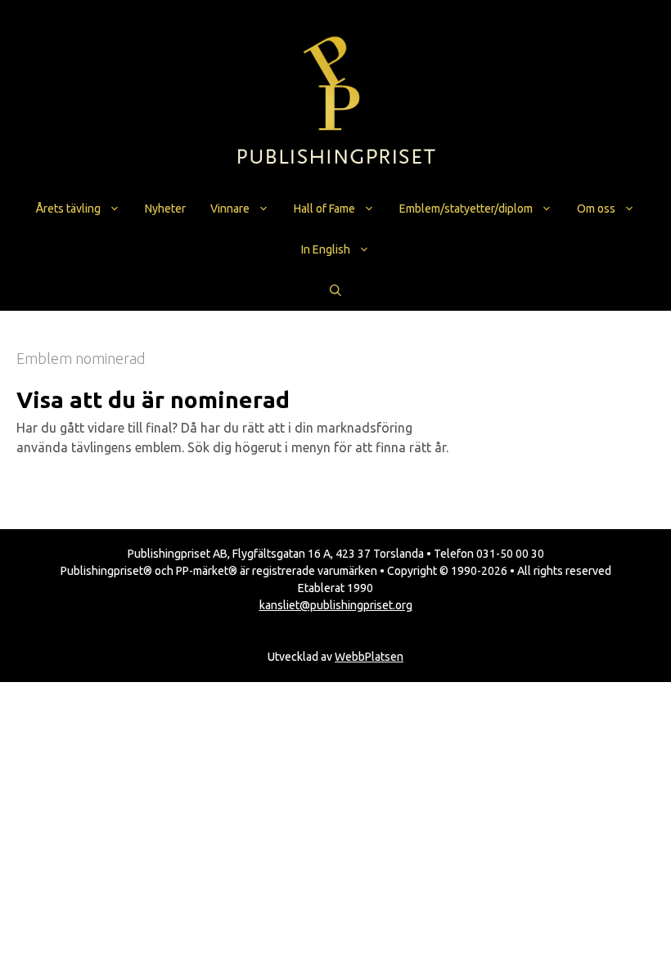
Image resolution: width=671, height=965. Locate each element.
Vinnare (230, 208)
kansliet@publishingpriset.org (335, 605)
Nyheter (165, 208)
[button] (335, 290)
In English (325, 249)
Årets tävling (68, 208)
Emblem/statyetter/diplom (466, 208)
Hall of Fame (324, 208)
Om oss (596, 208)
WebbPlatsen (369, 656)
